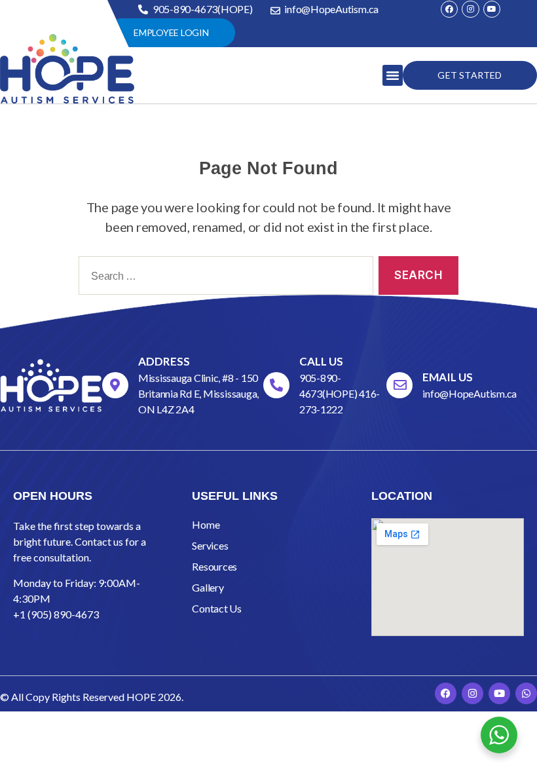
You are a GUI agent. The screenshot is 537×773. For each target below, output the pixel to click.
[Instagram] (470, 9)
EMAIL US (447, 377)
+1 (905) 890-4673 (56, 614)
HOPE (141, 696)
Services (210, 545)
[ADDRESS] (115, 385)
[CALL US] (276, 385)
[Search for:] (223, 278)
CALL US (321, 361)
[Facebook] (449, 9)
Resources (214, 566)
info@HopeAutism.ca (469, 393)
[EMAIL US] (399, 385)
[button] (392, 75)
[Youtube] (491, 9)
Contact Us (217, 608)
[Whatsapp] (526, 693)
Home (205, 524)
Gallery (207, 587)
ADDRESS (164, 361)
